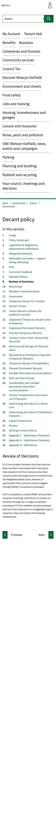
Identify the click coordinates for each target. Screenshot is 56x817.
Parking (8, 157)
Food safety (11, 95)
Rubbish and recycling (19, 174)
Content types (19, 203)
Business (26, 42)
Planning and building (19, 165)
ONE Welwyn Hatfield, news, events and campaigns (24, 146)
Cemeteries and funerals (21, 51)
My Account (11, 33)
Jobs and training (16, 103)
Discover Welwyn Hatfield (22, 77)
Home (5, 203)
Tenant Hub (33, 33)
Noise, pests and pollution (22, 134)
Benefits (9, 42)
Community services (18, 60)
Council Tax (11, 68)
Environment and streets (21, 86)
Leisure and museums (19, 126)
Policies (33, 203)
